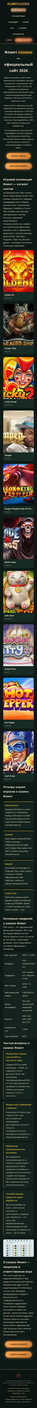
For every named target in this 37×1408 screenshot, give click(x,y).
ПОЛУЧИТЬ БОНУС (18, 166)
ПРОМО (26, 22)
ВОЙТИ (9, 40)
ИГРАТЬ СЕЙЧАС (18, 156)
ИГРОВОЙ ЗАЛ (18, 34)
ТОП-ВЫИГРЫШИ (18, 16)
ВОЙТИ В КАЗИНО (18, 1354)
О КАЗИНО (23, 28)
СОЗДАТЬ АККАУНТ (23, 40)
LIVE (12, 28)
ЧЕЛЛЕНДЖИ (13, 22)
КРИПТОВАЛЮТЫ (18, 10)
